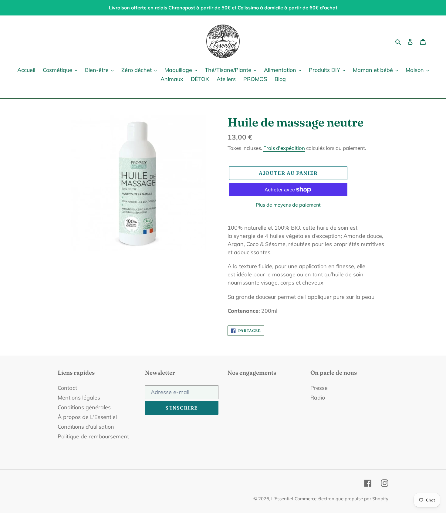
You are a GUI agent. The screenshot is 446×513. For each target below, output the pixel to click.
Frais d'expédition (284, 148)
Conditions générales (84, 407)
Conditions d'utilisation (86, 426)
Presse (319, 387)
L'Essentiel (282, 498)
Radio (317, 397)
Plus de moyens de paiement (288, 205)
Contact (67, 387)
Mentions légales (79, 397)
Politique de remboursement (93, 436)
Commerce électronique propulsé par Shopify (341, 498)
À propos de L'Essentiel (87, 416)
